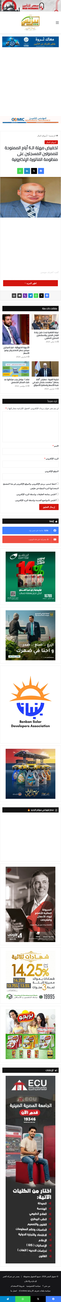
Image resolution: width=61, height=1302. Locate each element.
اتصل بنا (14, 1290)
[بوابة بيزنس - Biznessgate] (30, 22)
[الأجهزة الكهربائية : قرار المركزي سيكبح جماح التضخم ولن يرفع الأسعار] (15, 329)
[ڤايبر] (25, 295)
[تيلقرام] (30, 295)
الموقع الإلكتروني (52, 471)
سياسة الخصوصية (33, 1286)
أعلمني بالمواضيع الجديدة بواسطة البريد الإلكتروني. (35, 500)
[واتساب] (20, 171)
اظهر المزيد (31, 283)
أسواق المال (42, 135)
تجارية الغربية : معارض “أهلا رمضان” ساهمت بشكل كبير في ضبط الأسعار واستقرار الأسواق (45, 382)
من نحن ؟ (46, 1286)
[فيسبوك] (41, 171)
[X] (34, 171)
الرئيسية (52, 135)
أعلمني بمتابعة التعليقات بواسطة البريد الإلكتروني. (36, 494)
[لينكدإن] (27, 171)
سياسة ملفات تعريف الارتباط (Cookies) (34, 1290)
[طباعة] (14, 295)
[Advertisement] (30, 84)
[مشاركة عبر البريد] (19, 295)
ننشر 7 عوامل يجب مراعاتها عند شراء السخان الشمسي (16, 381)
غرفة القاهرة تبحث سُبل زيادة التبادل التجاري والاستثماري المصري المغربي (46, 335)
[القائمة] (57, 23)
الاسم (56, 446)
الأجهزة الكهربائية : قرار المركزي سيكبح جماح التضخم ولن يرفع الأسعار (16, 350)
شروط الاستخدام (17, 1286)
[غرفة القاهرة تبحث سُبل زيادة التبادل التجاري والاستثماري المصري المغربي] (45, 322)
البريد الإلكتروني (51, 458)
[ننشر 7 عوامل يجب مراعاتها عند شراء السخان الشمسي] (15, 369)
